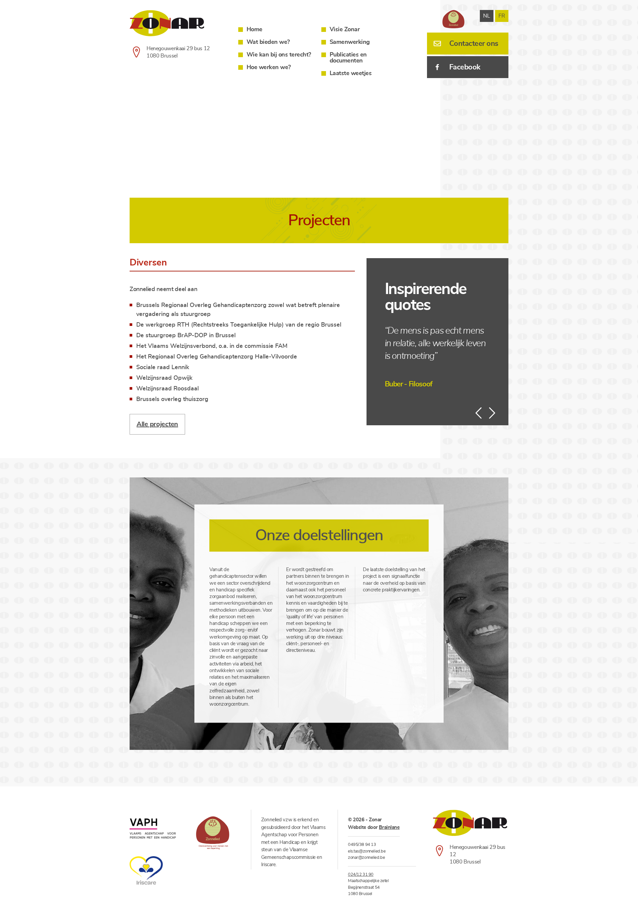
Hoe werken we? (269, 67)
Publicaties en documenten (348, 58)
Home (255, 30)
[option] (437, 357)
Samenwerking (350, 42)
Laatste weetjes (351, 73)
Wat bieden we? (268, 42)
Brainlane (389, 827)
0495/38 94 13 (362, 845)
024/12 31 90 (360, 874)
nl (486, 16)
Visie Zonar (345, 30)
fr (501, 16)
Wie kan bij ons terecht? (279, 55)
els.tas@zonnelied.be (366, 851)
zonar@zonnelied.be (366, 858)
